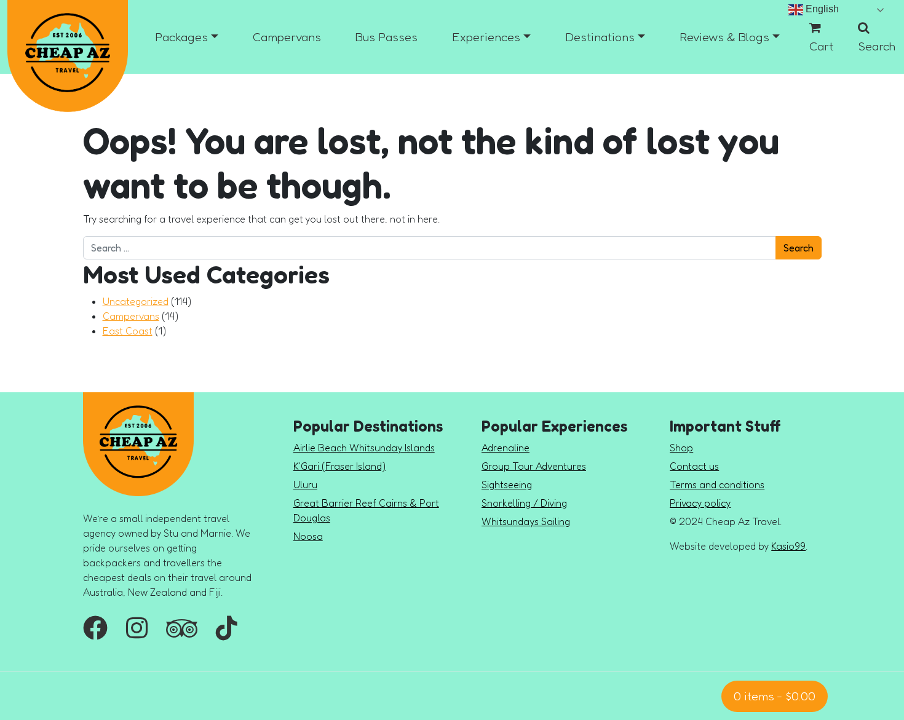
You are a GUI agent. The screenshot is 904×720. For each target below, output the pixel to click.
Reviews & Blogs (724, 37)
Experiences (486, 37)
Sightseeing (507, 484)
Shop (681, 447)
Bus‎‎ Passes (386, 37)
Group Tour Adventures (534, 466)
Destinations (600, 37)
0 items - (774, 696)
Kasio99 (788, 546)
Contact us (694, 466)
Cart (821, 46)
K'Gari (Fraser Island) (339, 466)
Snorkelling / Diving (524, 503)
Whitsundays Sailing (526, 521)
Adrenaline (505, 447)
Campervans (287, 37)
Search (876, 46)
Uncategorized (136, 301)
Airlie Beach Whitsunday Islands (364, 447)
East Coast (128, 331)
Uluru (305, 484)
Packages (181, 37)
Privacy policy (700, 503)
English (821, 9)
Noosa (308, 536)
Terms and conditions (717, 484)
